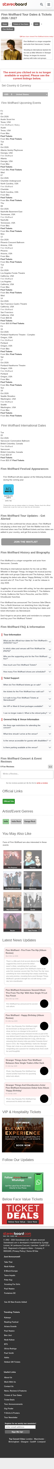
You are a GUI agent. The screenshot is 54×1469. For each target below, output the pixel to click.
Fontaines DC (10, 1293)
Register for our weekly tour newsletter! (20, 1423)
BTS (6, 1344)
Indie (36, 24)
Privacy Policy (19, 1251)
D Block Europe (11, 1271)
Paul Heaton (9, 1289)
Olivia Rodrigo (10, 1349)
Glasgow (24, 1442)
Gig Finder (8, 1409)
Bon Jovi (8, 1335)
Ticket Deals (9, 1400)
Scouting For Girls (12, 1284)
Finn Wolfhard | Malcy (10, 125)
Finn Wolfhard (8, 29)
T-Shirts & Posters (12, 1413)
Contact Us (8, 1386)
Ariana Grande (10, 1326)
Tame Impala (9, 1275)
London (29, 1439)
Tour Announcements (13, 1404)
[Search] (41, 4)
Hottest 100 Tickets (12, 1362)
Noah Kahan (9, 1266)
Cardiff (33, 1442)
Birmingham (14, 1442)
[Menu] (49, 5)
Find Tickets (6, 136)
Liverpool (41, 1442)
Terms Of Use (32, 1251)
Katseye (7, 1318)
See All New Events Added (15, 1302)
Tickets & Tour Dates (20, 24)
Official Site (9, 801)
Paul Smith (9, 1353)
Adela (6, 1357)
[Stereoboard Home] (14, 5)
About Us (8, 1377)
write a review (42, 783)
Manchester (39, 1439)
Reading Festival (11, 1322)
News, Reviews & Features (15, 1391)
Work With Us (10, 1382)
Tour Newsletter (10, 1417)
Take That (8, 1262)
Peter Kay (8, 1280)
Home (5, 24)
